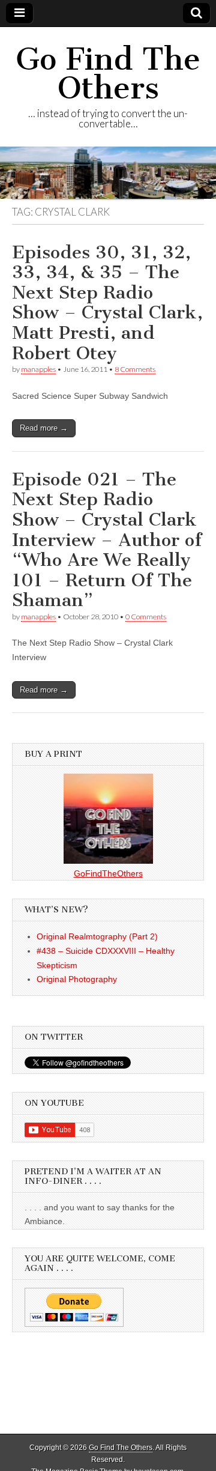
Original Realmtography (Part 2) (97, 936)
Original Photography (77, 979)
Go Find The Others (108, 73)
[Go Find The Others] (108, 172)
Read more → (44, 427)
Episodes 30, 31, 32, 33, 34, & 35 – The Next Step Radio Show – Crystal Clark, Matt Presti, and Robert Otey (107, 302)
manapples (38, 369)
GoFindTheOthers (108, 873)
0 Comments (145, 616)
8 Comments (135, 369)
